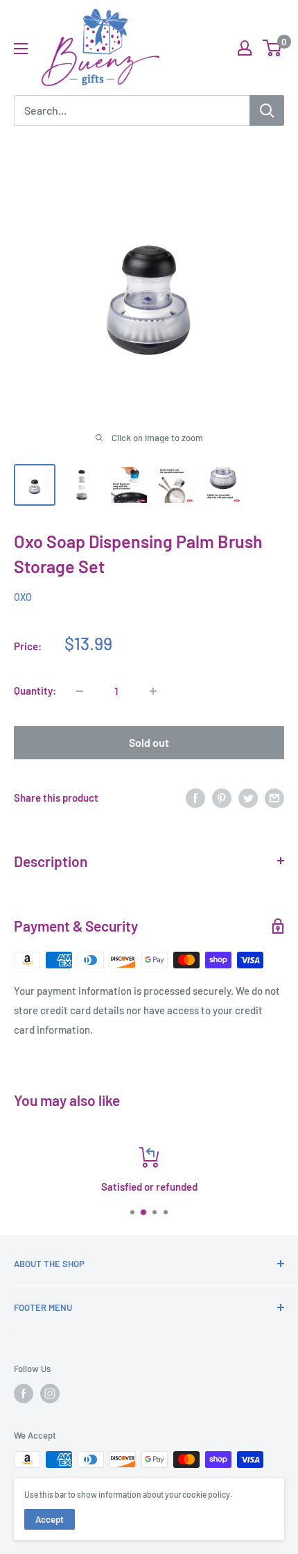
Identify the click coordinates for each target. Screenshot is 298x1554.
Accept (49, 1519)
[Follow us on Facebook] (23, 1393)
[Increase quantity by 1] (153, 691)
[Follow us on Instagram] (50, 1393)
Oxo (23, 597)
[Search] (266, 110)
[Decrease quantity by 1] (79, 691)
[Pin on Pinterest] (221, 797)
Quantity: (35, 690)
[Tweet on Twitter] (248, 797)
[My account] (245, 48)
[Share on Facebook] (195, 797)
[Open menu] (21, 48)
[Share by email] (274, 797)
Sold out (149, 742)
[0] (272, 48)
